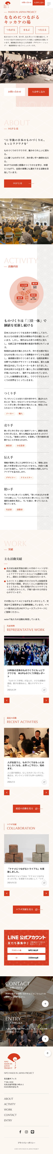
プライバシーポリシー (26, 1143)
